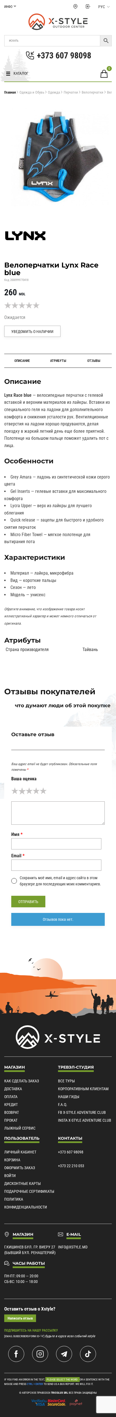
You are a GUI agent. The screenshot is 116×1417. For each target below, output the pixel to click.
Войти (10, 1175)
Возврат (11, 1112)
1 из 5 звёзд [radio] (14, 790)
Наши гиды (68, 1096)
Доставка (13, 1089)
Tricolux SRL (59, 1392)
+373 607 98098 (70, 1152)
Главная (10, 92)
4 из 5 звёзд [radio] (36, 790)
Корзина (12, 1160)
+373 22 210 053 (71, 1166)
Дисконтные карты (22, 1183)
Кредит (11, 1104)
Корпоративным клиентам (83, 1089)
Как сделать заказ (21, 1081)
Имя (17, 834)
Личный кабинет (20, 1152)
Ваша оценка (24, 778)
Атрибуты (58, 361)
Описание (22, 361)
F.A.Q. (62, 1104)
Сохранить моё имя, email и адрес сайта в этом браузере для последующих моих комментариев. (60, 881)
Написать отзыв (20, 1318)
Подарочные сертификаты (29, 1191)
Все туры (66, 1081)
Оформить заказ (19, 1168)
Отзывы (93, 361)
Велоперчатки (92, 92)
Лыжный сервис (19, 1128)
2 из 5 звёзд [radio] (21, 790)
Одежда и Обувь (31, 92)
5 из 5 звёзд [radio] (43, 790)
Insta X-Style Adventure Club (84, 1120)
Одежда (54, 92)
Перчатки (71, 92)
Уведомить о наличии (32, 331)
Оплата (10, 1096)
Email (17, 855)
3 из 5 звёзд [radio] (29, 790)
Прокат (10, 1120)
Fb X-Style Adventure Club (82, 1112)
